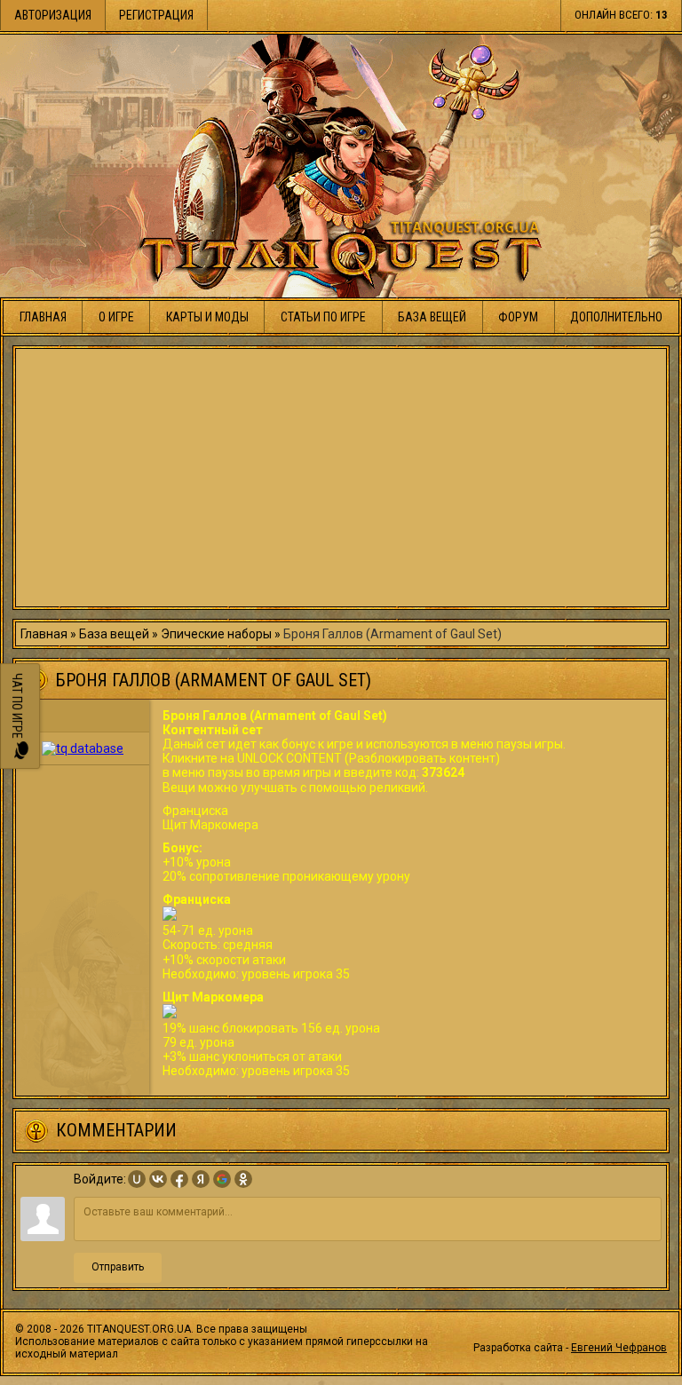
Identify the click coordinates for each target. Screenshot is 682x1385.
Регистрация (156, 15)
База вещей (432, 317)
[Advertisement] (341, 477)
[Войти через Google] (222, 1179)
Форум (518, 317)
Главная (43, 317)
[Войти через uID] (137, 1179)
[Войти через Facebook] (179, 1179)
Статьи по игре (323, 317)
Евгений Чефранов (619, 1347)
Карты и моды (207, 317)
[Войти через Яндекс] (201, 1179)
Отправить (117, 1267)
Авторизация (52, 15)
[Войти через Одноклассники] (243, 1179)
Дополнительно (616, 317)
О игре (116, 317)
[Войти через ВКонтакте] (158, 1179)
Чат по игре (17, 707)
